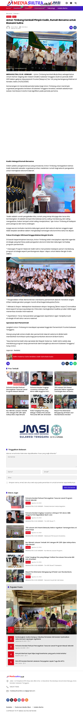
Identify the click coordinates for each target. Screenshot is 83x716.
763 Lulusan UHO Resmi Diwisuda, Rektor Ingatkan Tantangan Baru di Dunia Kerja (64, 390)
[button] (66, 3)
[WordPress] (19, 700)
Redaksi (9, 707)
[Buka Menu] (71, 3)
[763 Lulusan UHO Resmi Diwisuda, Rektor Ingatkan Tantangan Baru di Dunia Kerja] (65, 378)
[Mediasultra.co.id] (33, 3)
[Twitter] (67, 363)
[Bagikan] (75, 27)
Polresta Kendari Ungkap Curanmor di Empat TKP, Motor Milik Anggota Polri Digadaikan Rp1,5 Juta (39, 390)
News (14, 16)
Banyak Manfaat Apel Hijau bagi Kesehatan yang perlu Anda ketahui (40, 653)
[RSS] (26, 700)
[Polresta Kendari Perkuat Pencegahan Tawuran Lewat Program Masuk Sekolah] (17, 378)
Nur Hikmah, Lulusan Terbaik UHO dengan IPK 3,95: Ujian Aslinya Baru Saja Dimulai (16, 413)
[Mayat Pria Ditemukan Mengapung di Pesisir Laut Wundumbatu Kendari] (65, 402)
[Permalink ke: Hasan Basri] (8, 27)
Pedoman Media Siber (23, 707)
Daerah (9, 16)
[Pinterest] (15, 700)
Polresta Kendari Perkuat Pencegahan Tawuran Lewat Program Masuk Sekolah (16, 389)
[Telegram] (71, 363)
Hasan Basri (14, 27)
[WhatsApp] (75, 363)
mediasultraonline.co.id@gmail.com (22, 691)
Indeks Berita (38, 707)
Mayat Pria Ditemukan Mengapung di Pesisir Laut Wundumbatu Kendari (63, 413)
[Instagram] (22, 700)
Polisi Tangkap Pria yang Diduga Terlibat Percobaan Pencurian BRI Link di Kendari (40, 413)
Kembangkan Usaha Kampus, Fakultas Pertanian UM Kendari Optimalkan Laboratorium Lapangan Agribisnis (42, 638)
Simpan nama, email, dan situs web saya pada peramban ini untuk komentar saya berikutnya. (42, 483)
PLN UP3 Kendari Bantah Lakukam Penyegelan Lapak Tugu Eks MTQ (39, 661)
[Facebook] (63, 363)
